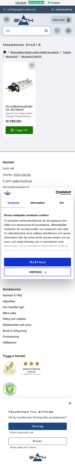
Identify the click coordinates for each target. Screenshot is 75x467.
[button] (6, 19)
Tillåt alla (37, 262)
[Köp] (19, 130)
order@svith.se (63, 9)
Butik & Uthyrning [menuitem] (15, 331)
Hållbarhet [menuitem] (9, 342)
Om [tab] (61, 202)
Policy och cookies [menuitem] (14, 319)
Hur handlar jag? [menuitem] (13, 307)
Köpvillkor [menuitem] (9, 301)
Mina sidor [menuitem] (9, 313)
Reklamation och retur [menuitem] (17, 325)
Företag (37, 426)
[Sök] (46, 30)
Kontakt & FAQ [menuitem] (12, 295)
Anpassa (35, 272)
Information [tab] (38, 202)
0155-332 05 (22, 175)
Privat (37, 441)
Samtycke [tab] (13, 202)
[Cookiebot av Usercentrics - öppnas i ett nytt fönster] (55, 193)
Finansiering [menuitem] (11, 336)
